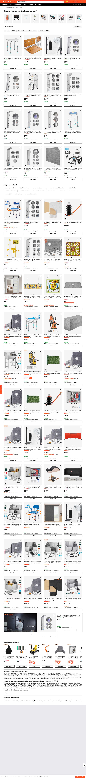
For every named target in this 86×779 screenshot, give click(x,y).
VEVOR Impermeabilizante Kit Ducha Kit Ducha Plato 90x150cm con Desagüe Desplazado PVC (52, 261)
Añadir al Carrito (13, 68)
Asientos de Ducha (19, 7)
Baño (7, 7)
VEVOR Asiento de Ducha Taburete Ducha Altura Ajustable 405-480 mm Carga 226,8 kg (32, 336)
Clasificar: (75, 26)
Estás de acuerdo (80, 776)
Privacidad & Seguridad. (47, 776)
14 (52, 636)
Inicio (4, 7)
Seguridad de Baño (12, 7)
